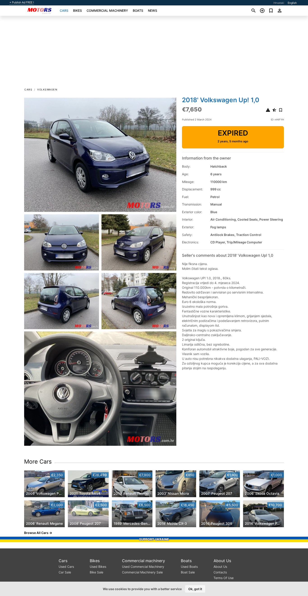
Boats (138, 10)
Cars (64, 10)
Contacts (220, 572)
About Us (222, 560)
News (152, 10)
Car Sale (65, 572)
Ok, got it (195, 589)
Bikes (77, 10)
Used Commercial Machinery (143, 566)
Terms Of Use (224, 578)
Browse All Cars (36, 533)
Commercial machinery (107, 10)
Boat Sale (188, 572)
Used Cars (66, 566)
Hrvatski (279, 3)
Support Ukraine (154, 539)
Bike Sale (96, 572)
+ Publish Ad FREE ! (21, 2)
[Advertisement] (154, 53)
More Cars (38, 461)
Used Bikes (98, 566)
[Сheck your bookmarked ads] (271, 10)
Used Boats (189, 566)
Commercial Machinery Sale (142, 572)
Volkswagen (47, 89)
